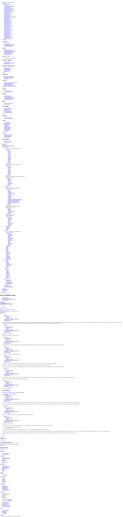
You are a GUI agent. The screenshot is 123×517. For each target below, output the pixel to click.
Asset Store (6, 250)
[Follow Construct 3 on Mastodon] (8, 112)
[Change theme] (4, 292)
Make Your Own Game (5, 458)
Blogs (5, 279)
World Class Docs (10, 83)
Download (10, 67)
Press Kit (3, 480)
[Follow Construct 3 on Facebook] (8, 111)
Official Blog (10, 103)
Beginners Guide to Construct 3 (17, 199)
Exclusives (8, 137)
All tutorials (8, 54)
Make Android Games (15, 200)
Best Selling (9, 135)
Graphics (8, 126)
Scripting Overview (10, 45)
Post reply (1, 301)
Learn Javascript (4, 468)
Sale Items (8, 142)
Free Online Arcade (5, 489)
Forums (5, 260)
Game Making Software (6, 453)
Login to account (9, 286)
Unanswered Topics (5, 289)
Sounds (10, 127)
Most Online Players (10, 98)
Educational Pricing (9, 84)
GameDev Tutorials (5, 487)
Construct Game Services (15, 176)
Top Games (9, 95)
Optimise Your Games (15, 202)
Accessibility (4, 512)
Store (3, 113)
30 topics (7, 398)
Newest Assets (10, 134)
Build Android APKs (11, 51)
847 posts (11, 318)
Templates (8, 128)
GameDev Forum (5, 486)
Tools (7, 131)
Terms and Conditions (5, 510)
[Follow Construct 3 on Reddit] (7, 108)
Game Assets (4, 485)
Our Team (3, 479)
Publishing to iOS (9, 52)
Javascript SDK (9, 70)
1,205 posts (11, 329)
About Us (3, 478)
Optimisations (11, 53)
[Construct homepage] (8, 2)
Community (4, 86)
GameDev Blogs (4, 488)
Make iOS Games (15, 201)
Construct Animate (13, 164)
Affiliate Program (5, 474)
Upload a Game (9, 99)
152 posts (10, 340)
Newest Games (8, 96)
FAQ (7, 78)
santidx (1, 313)
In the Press (4, 481)
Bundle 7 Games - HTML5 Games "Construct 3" (7, 309)
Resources (3, 39)
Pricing (3, 459)
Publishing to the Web (12, 50)
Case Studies (4, 462)
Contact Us (6, 285)
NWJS (9, 68)
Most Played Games (11, 97)
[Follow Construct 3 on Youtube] (7, 109)
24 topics (7, 419)
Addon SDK (9, 46)
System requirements (11, 44)
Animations (9, 123)
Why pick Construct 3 (10, 76)
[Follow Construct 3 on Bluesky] (5, 504)
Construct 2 (10, 214)
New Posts (8, 104)
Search (3, 291)
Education (3, 72)
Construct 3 (13, 148)
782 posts (11, 359)
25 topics (7, 359)
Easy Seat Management (5, 466)
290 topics (7, 318)
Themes (8, 129)
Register (5, 286)
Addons (8, 122)
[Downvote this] (15, 330)
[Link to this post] (6, 331)
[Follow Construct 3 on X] (4, 503)
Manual (8, 43)
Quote (9, 320)
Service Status (4, 513)
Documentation (4, 460)
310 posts (11, 419)
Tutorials (7, 63)
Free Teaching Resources (6, 467)
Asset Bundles (9, 141)
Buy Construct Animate (10, 118)
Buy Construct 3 (8, 117)
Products (3, 3)
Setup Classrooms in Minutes (12, 82)
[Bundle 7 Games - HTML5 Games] (0, 308)
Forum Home (4, 288)
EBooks (8, 124)
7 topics (7, 340)
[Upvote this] (7, 330)
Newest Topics (10, 91)
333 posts (11, 398)
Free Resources (10, 77)
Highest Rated (9, 136)
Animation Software (5, 454)
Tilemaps (7, 130)
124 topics (7, 329)
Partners (3, 469)
